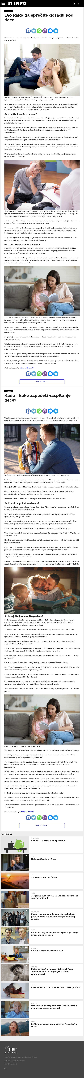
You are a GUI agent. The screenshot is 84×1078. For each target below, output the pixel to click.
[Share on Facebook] (28, 29)
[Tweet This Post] (33, 29)
